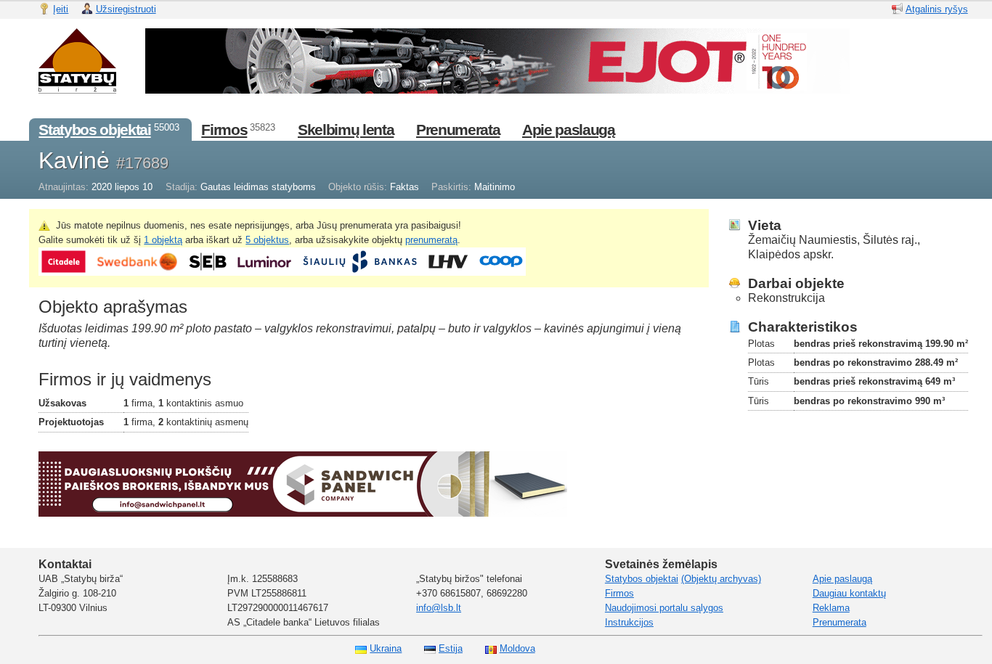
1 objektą (163, 239)
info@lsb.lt (438, 607)
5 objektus (267, 239)
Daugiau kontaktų (849, 593)
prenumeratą (431, 239)
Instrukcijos (629, 622)
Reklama (831, 607)
